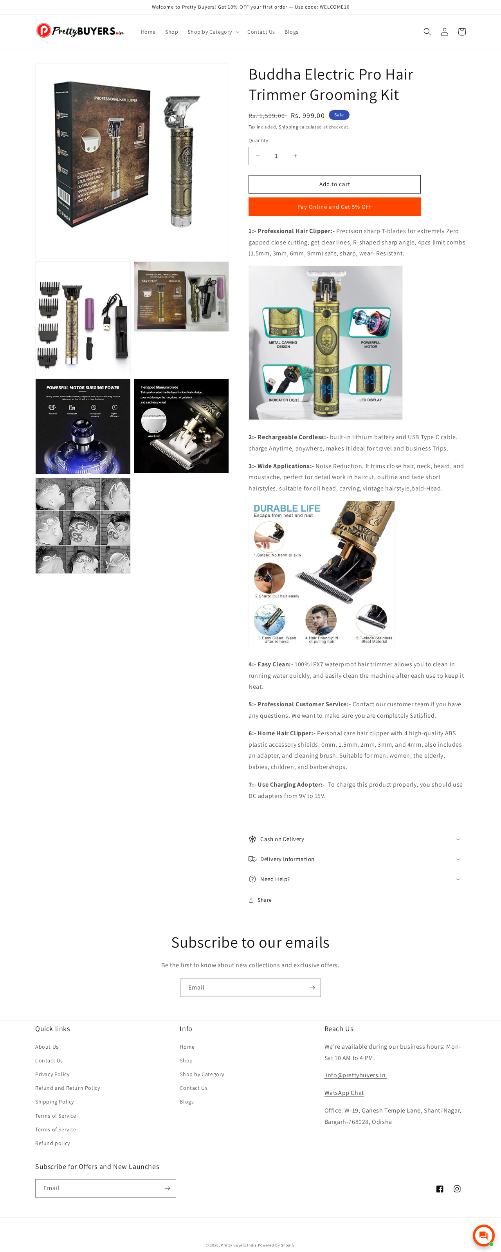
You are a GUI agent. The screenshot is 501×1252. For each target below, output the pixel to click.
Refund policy (52, 1143)
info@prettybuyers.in (355, 1075)
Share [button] (265, 899)
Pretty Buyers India (238, 1245)
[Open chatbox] (484, 1236)
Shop (186, 1060)
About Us (47, 1046)
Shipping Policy (54, 1101)
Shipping (289, 127)
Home (187, 1046)
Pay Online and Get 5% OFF (334, 206)
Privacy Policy (52, 1074)
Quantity (258, 140)
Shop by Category (202, 1074)
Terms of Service (55, 1115)
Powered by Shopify (277, 1245)
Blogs (187, 1101)
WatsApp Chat (344, 1093)
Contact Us (49, 1060)
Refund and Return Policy (67, 1087)
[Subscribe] (312, 988)
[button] (213, 32)
